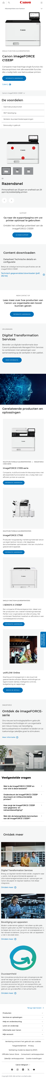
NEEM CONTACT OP (23, 295)
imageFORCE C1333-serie (15, 468)
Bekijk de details (12, 690)
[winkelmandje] (3, 2)
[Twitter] (28, 1069)
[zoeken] (9, 2)
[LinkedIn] (23, 1069)
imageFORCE (7, 705)
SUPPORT (23, 213)
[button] (43, 639)
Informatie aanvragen (14, 78)
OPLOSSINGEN (7, 329)
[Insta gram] (17, 1069)
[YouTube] (34, 1069)
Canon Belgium (22, 1065)
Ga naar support (22, 235)
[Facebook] (12, 1069)
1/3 (2, 178)
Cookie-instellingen (34, 1059)
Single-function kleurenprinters (16, 51)
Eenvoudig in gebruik (11, 125)
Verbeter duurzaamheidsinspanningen (18, 119)
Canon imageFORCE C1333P (12, 93)
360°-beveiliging (9, 113)
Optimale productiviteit (12, 107)
